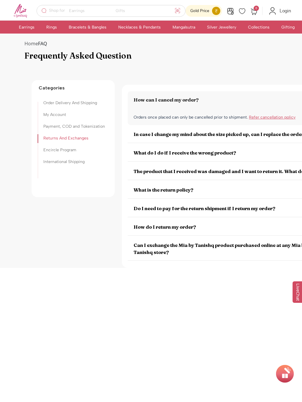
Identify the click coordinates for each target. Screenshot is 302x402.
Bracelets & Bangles (87, 27)
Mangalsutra (184, 27)
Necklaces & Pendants (139, 27)
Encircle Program (59, 149)
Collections (259, 27)
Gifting (288, 27)
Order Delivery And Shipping (70, 102)
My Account (54, 114)
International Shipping (64, 161)
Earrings (27, 27)
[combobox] (115, 10)
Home (31, 43)
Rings (51, 27)
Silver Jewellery (221, 27)
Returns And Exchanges (65, 138)
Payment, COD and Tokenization (74, 126)
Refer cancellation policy (272, 117)
